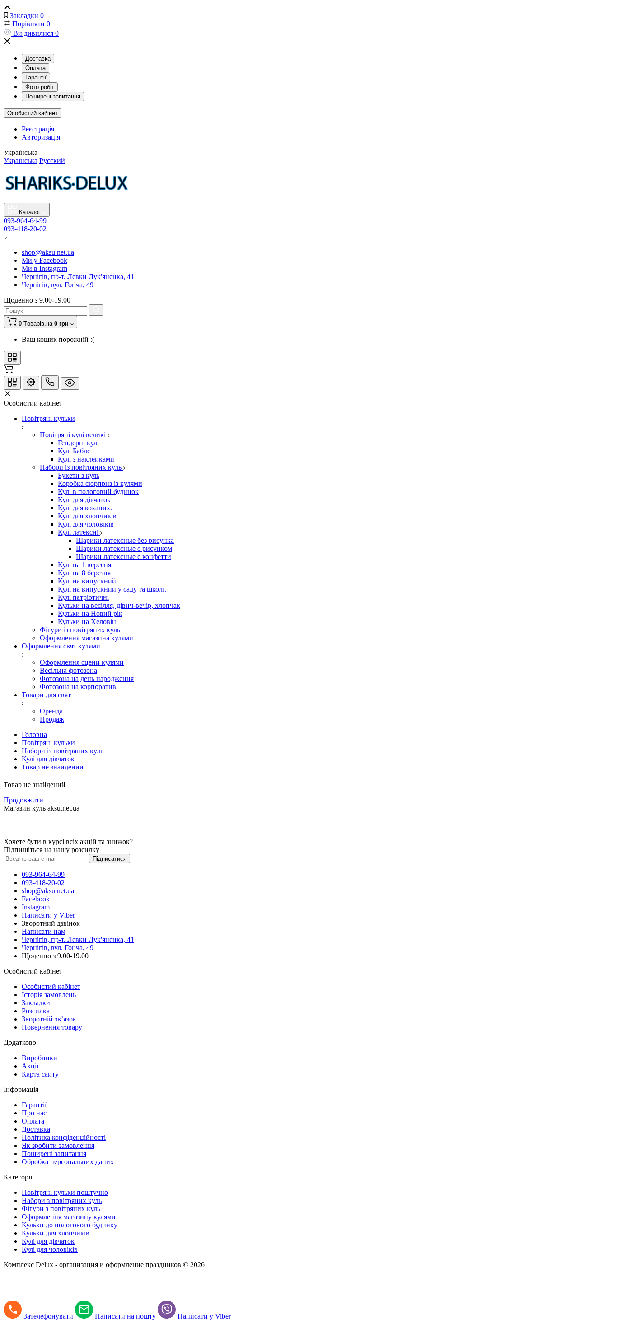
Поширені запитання (52, 96)
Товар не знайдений (53, 767)
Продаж (52, 719)
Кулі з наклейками (86, 459)
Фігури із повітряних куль (80, 630)
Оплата (35, 68)
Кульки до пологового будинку (69, 1225)
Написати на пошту (126, 1316)
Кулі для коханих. (85, 508)
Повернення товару (52, 1027)
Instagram (36, 907)
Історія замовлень (49, 994)
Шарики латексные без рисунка (125, 540)
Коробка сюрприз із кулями (100, 483)
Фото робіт (39, 87)
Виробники (39, 1058)
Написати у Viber (48, 915)
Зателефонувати (49, 1316)
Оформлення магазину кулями (69, 1217)
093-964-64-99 (25, 220)
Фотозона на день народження (87, 678)
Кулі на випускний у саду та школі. (112, 589)
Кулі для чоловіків (86, 524)
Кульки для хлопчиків (55, 1233)
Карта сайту (40, 1074)
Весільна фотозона (68, 670)
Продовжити (23, 800)
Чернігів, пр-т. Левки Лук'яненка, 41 (78, 276)
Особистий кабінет (32, 113)
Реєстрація (38, 129)
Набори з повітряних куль (62, 1200)
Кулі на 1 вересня (84, 565)
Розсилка (36, 1011)
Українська (20, 160)
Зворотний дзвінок (51, 923)
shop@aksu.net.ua (48, 252)
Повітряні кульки (48, 742)
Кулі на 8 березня (84, 573)
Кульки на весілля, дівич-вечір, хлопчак (119, 605)
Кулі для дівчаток (84, 499)
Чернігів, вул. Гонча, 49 (57, 285)
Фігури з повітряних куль (61, 1208)
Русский (52, 160)
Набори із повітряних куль (81, 467)
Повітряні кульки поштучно (65, 1192)
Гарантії (36, 77)
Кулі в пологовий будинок (98, 491)
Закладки (36, 1003)
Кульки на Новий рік (90, 613)
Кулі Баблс (74, 451)
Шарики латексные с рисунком (124, 548)
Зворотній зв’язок (49, 1019)
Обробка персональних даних (68, 1161)
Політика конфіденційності (64, 1137)
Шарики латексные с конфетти (123, 556)
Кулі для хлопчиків (87, 516)
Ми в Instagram (44, 268)
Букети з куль (78, 475)
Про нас (34, 1113)
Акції (30, 1066)
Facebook (36, 899)
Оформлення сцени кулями (82, 662)
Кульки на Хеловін (87, 621)
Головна (34, 734)
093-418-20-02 (25, 229)
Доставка (38, 58)
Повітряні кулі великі (74, 434)
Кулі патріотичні (83, 597)
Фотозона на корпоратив (78, 686)
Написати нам (43, 931)
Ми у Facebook (44, 260)
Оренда (51, 711)
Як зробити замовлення (58, 1145)
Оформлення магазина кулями (86, 638)
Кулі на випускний (87, 581)
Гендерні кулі (78, 443)
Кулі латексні (79, 532)
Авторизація (41, 137)
